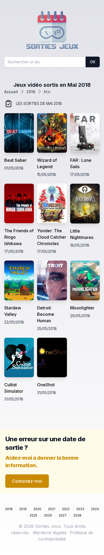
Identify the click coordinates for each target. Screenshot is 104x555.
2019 (23, 509)
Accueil (11, 91)
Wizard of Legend (47, 163)
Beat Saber (15, 160)
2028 (77, 515)
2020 (37, 509)
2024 (95, 509)
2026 (48, 515)
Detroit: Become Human (45, 314)
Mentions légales (50, 532)
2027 (63, 515)
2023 (80, 509)
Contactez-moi (27, 481)
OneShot (46, 384)
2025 (33, 515)
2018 (30, 91)
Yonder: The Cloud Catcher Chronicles (51, 237)
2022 (66, 509)
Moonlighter (82, 307)
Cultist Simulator (13, 388)
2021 (51, 509)
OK (92, 62)
